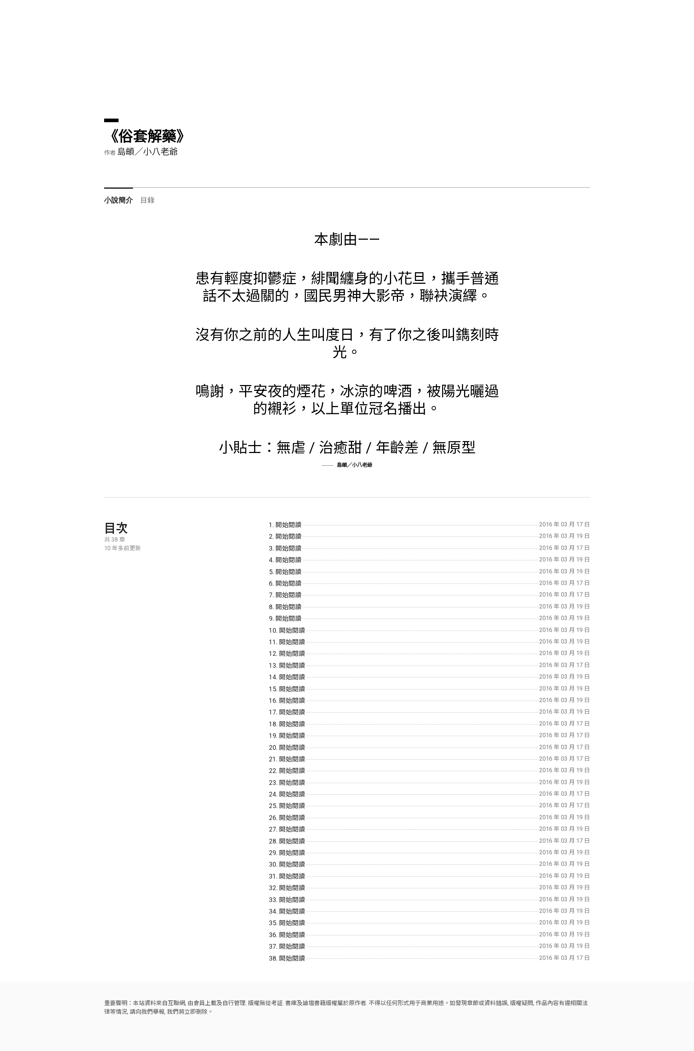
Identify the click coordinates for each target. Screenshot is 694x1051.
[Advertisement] (321, 68)
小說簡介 (118, 199)
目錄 (147, 199)
